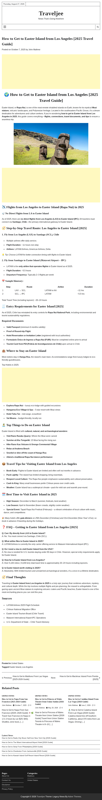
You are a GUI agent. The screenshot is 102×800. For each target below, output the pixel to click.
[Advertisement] (51, 71)
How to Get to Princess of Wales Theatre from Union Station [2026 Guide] (49, 701)
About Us (5, 776)
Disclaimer (6, 785)
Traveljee (51, 13)
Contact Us (6, 780)
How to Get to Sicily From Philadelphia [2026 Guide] (22, 747)
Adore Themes (74, 797)
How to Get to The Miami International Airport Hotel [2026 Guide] (27, 742)
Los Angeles (27, 667)
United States (17, 663)
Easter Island (15, 667)
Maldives (30, 776)
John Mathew (34, 50)
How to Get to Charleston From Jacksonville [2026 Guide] (24, 751)
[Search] (97, 27)
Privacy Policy (7, 789)
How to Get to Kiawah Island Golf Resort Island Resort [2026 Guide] (28, 755)
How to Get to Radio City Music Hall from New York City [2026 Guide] (29, 738)
